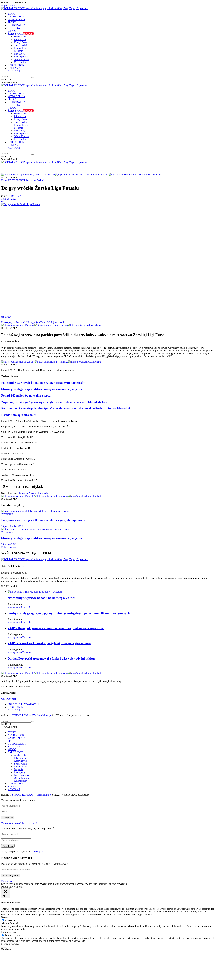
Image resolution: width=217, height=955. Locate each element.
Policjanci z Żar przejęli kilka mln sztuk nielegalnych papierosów (43, 382)
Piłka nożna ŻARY (34, 180)
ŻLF (48, 493)
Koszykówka (20, 42)
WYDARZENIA (16, 19)
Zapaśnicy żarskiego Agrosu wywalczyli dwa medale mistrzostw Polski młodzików (54, 402)
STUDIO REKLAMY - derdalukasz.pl (31, 715)
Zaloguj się (37, 851)
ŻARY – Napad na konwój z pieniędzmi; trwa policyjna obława (49, 643)
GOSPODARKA (17, 25)
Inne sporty (19, 53)
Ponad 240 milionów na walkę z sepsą (26, 395)
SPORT (12, 22)
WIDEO (12, 31)
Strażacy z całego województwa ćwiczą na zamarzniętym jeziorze (43, 389)
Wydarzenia (20, 36)
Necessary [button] (6, 917)
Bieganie (18, 50)
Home (4, 180)
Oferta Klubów (21, 59)
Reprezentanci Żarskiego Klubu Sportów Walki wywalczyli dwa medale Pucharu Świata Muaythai (65, 408)
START (12, 13)
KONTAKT (14, 70)
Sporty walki (20, 45)
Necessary (10, 920)
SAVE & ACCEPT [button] (11, 943)
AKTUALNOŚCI (17, 16)
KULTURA (14, 28)
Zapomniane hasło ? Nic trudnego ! (19, 823)
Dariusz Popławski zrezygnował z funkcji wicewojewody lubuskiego (51, 658)
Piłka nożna (20, 39)
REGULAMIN (15, 707)
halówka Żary (26, 493)
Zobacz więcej (8, 547)
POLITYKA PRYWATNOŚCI (23, 704)
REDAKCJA (14, 195)
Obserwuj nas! (8, 698)
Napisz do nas (8, 5)
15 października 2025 (12, 526)
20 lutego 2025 (8, 544)
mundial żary (39, 493)
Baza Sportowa (21, 56)
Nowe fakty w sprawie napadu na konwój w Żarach (41, 598)
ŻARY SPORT (21, 33)
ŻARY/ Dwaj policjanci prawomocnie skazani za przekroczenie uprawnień (56, 628)
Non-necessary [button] (8, 932)
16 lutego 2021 (8, 198)
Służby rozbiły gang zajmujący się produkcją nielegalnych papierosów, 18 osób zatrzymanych (69, 613)
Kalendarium (20, 62)
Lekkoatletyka (21, 48)
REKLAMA (14, 68)
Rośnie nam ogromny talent (19, 415)
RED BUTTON (16, 65)
